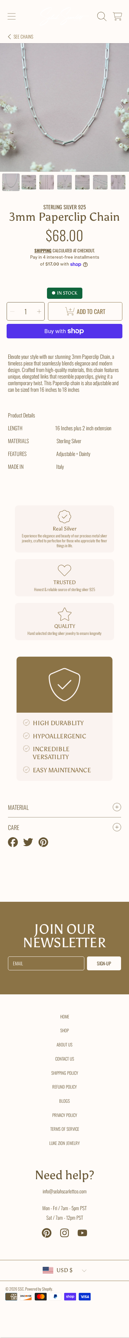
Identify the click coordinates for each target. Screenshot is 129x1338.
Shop (64, 1030)
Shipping (43, 250)
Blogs (64, 1100)
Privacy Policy (64, 1115)
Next (122, 107)
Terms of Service (64, 1128)
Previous (7, 107)
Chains (23, 37)
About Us (64, 1044)
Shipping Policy (64, 1072)
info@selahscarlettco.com (65, 1191)
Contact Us (64, 1058)
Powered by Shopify (38, 1289)
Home (64, 1016)
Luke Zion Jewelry (64, 1143)
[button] (11, 16)
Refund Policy (64, 1086)
